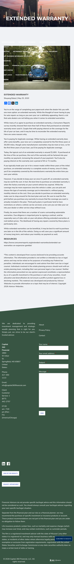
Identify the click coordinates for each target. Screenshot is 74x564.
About (41, 325)
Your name (52, 344)
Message (51, 371)
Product (5, 47)
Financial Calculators (21, 65)
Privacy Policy (44, 330)
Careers (5, 79)
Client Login (7, 75)
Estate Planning (8, 42)
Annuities (6, 51)
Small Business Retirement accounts (17, 56)
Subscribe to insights (63, 539)
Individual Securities (48, 51)
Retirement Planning (27, 42)
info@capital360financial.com (14, 385)
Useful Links (39, 65)
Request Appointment (11, 484)
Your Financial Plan (23, 75)
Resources (6, 61)
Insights (5, 65)
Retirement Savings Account (24, 51)
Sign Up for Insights (10, 473)
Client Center (7, 70)
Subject (50, 362)
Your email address (53, 353)
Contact (5, 84)
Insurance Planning (47, 42)
